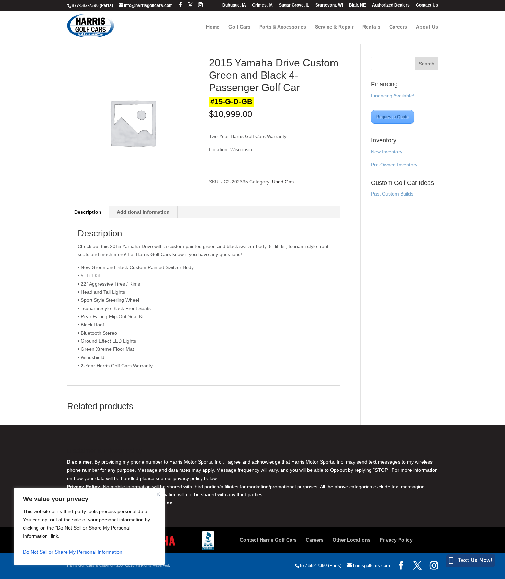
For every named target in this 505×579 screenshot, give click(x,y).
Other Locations (352, 540)
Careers (398, 27)
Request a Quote (392, 116)
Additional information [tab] (143, 212)
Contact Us (427, 5)
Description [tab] (87, 212)
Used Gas (283, 182)
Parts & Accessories (282, 27)
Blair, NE (357, 5)
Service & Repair (334, 27)
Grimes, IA (262, 5)
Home (213, 27)
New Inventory (386, 151)
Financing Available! (392, 95)
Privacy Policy (396, 540)
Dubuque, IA (234, 5)
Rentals (371, 27)
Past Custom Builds (392, 194)
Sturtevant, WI (329, 5)
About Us (427, 27)
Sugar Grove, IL (294, 5)
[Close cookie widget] (158, 494)
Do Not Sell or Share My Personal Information (72, 552)
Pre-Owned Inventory (394, 164)
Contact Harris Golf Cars (268, 540)
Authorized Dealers (391, 5)
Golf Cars (239, 27)
